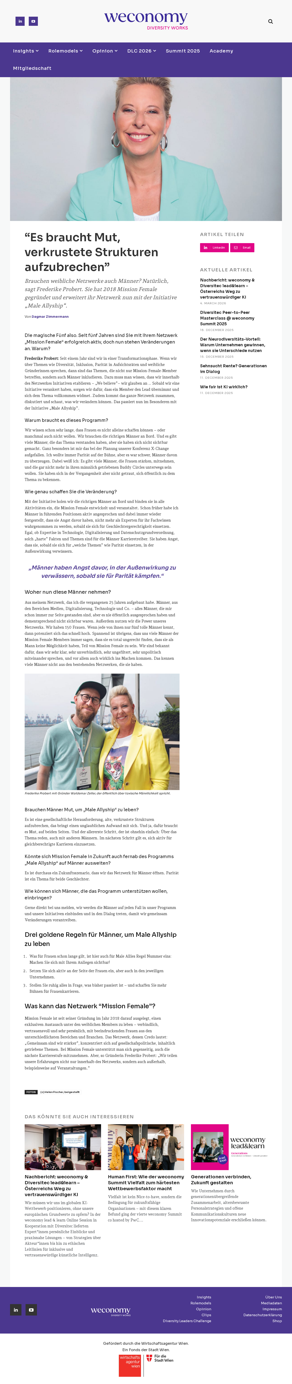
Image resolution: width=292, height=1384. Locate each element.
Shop (277, 1321)
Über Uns (273, 1297)
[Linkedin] (20, 21)
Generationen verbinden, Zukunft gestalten (221, 1180)
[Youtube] (33, 21)
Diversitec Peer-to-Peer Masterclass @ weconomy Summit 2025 (227, 318)
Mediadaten (271, 1303)
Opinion (203, 1309)
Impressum (272, 1309)
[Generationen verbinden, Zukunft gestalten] (229, 1147)
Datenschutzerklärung (262, 1315)
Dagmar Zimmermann (50, 317)
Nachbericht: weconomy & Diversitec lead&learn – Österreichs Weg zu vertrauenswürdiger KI (56, 1186)
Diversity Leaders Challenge (187, 1321)
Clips (206, 1315)
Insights (204, 1297)
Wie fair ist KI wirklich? (224, 387)
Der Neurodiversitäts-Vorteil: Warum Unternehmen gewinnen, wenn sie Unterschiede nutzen (232, 345)
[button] (270, 21)
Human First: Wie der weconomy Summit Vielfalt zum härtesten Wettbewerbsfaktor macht (146, 1183)
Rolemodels (200, 1303)
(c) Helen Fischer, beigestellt (60, 1092)
